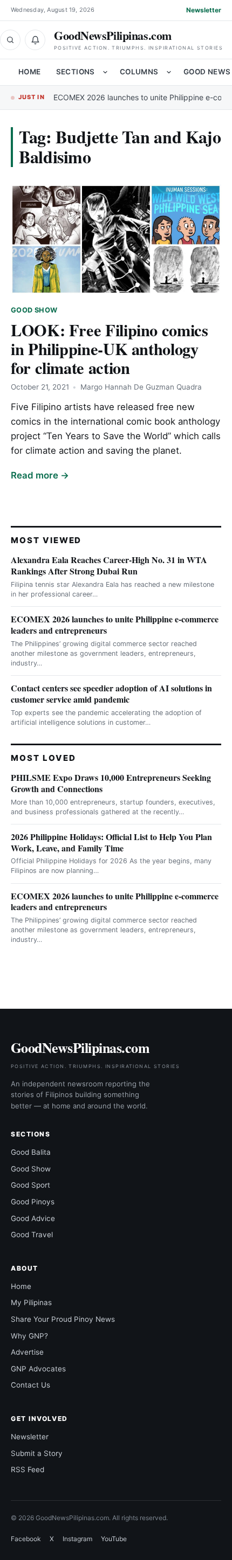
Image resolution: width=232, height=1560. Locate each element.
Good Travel (32, 1234)
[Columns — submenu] (169, 72)
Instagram (77, 1539)
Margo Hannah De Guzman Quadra (141, 387)
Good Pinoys (32, 1201)
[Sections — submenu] (105, 72)
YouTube (114, 1539)
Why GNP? (29, 1336)
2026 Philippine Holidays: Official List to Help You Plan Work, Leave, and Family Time (111, 842)
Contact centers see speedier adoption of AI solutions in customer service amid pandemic (111, 693)
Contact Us (30, 1385)
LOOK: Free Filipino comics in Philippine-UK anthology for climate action (109, 348)
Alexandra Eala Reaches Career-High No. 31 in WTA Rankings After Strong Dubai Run (109, 565)
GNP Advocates (38, 1368)
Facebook (26, 1539)
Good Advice (33, 1218)
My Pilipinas (31, 1302)
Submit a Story (37, 1453)
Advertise (27, 1352)
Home (29, 71)
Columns (139, 71)
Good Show (34, 310)
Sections (75, 71)
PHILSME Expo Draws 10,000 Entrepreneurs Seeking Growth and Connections (111, 783)
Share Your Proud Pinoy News (63, 1319)
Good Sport (30, 1185)
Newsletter (203, 10)
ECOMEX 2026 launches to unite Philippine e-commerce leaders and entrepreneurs (115, 624)
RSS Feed (27, 1469)
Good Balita (31, 1152)
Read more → (40, 475)
